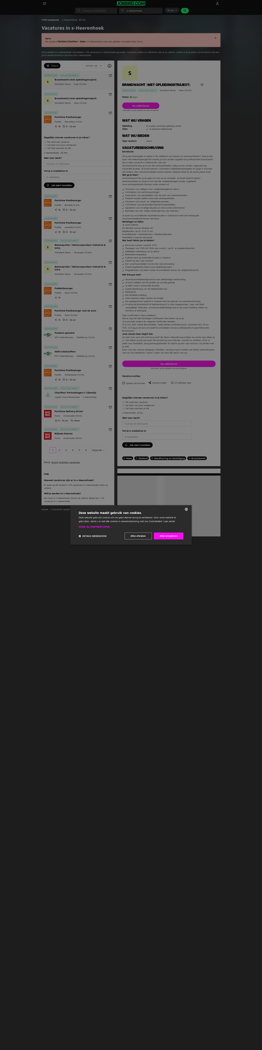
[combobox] (186, 509)
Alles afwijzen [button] (138, 536)
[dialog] (131, 525)
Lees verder (169, 521)
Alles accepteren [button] (169, 536)
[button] (131, 527)
